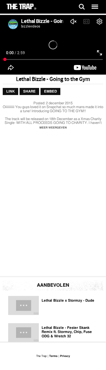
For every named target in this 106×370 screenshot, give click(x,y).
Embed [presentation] (50, 91)
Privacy (65, 356)
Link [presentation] (10, 91)
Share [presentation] (29, 91)
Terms (53, 356)
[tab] (10, 91)
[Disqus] (53, 204)
